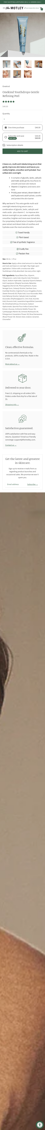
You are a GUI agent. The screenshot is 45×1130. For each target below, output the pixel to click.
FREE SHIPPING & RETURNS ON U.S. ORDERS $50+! (22, 2)
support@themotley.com (24, 439)
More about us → (12, 364)
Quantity (6, 114)
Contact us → (10, 445)
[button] (8, 101)
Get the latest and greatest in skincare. (22, 460)
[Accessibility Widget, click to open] (40, 1125)
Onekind (6, 86)
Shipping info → (12, 404)
